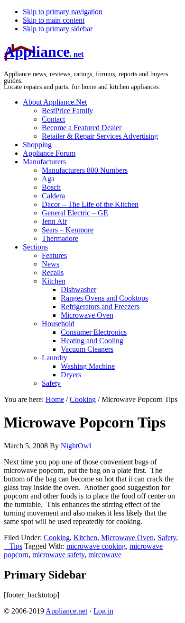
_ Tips (13, 546)
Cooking (57, 538)
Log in (103, 611)
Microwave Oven (127, 538)
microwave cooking (96, 546)
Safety (166, 538)
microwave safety (58, 555)
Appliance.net (66, 611)
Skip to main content (53, 20)
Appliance (43, 51)
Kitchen (85, 538)
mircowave (104, 555)
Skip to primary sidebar (57, 29)
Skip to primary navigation (62, 12)
